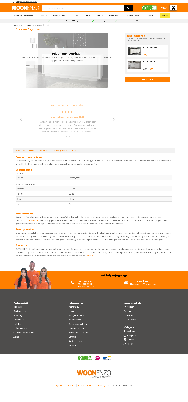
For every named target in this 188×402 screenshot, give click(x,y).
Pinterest (131, 339)
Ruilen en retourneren (78, 332)
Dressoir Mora (148, 61)
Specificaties (44, 150)
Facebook (130, 331)
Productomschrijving (25, 150)
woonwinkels (33, 220)
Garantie (75, 150)
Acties (165, 15)
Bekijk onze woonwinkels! (26, 1)
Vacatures (73, 345)
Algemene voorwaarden (65, 385)
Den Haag (128, 311)
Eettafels (17, 324)
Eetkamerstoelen (21, 328)
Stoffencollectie (75, 341)
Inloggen (72, 311)
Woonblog (101, 385)
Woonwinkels (132, 303)
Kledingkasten (59, 15)
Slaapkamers (114, 15)
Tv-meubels (18, 319)
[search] (128, 8)
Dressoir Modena (149, 47)
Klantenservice (75, 307)
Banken (43, 15)
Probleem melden (76, 328)
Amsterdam (129, 307)
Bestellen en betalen (78, 324)
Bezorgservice (60, 150)
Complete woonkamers (24, 15)
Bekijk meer (148, 79)
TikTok (130, 343)
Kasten (100, 15)
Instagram (131, 335)
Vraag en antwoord (77, 315)
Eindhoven (128, 315)
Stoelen (75, 15)
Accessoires (150, 15)
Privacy (81, 385)
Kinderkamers (133, 15)
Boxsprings (18, 315)
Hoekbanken (19, 307)
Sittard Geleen (130, 319)
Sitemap (90, 385)
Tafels (87, 15)
